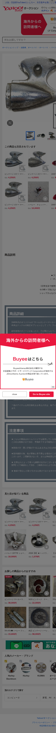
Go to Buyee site (41, 394)
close (14, 394)
